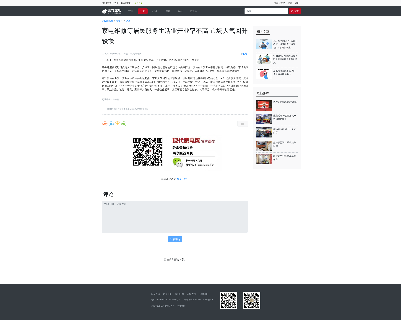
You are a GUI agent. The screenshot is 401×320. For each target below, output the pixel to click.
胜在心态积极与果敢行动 (285, 102)
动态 (128, 21)
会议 (180, 11)
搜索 (296, 11)
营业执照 (181, 306)
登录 (290, 3)
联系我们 (179, 294)
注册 (297, 3)
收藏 (244, 53)
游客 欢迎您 (279, 3)
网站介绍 (155, 294)
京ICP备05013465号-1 (162, 306)
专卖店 (119, 21)
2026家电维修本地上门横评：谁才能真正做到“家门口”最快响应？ (285, 44)
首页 (132, 11)
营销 (142, 11)
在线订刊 (191, 294)
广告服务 (167, 294)
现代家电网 (126, 3)
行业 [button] (155, 11)
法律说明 (203, 294)
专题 (168, 11)
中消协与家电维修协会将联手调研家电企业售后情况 (285, 59)
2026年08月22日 (110, 3)
